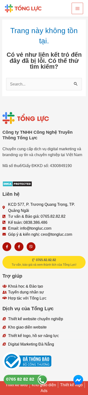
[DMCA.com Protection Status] (17, 183)
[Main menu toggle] (77, 8)
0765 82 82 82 (20, 379)
